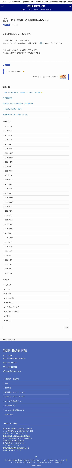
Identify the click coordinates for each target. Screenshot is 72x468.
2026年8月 (8, 126)
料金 (6, 383)
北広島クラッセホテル (10, 428)
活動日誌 (9, 320)
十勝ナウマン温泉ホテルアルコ (13, 440)
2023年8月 (8, 247)
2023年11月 (9, 233)
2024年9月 (8, 206)
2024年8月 (8, 211)
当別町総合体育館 (36, 6)
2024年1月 (8, 224)
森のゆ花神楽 (7, 436)
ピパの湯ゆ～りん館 (20, 433)
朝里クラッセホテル (25, 428)
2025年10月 (9, 157)
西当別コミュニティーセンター (15, 392)
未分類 (8, 316)
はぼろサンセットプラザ (21, 436)
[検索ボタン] (70, 6)
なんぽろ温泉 (28, 431)
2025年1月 (8, 193)
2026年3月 (8, 149)
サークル (9, 294)
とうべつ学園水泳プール (13, 401)
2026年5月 (8, 140)
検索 (67, 327)
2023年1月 (8, 269)
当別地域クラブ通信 (12, 307)
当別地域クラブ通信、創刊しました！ (15, 114)
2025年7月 (8, 171)
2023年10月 (9, 238)
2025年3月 (8, 189)
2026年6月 (8, 135)
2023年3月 (8, 260)
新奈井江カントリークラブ (12, 450)
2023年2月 (8, 264)
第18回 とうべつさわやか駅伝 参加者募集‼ (18, 103)
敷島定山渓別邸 (8, 433)
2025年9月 (8, 162)
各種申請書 (9, 414)
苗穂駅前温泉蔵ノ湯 (9, 448)
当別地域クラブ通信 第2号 (12, 109)
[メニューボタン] (2, 6)
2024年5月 (8, 220)
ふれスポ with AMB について (14, 410)
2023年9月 (8, 242)
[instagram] (36, 457)
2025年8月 (8, 166)
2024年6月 (8, 215)
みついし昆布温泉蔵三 (10, 438)
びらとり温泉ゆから (25, 438)
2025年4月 (8, 184)
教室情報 (8, 388)
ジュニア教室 (10, 298)
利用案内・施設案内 (12, 379)
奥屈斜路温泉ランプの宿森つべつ (14, 443)
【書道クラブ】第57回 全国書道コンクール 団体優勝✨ (22, 92)
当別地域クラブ (10, 405)
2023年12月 (9, 229)
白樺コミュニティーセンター (15, 397)
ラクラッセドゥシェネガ (11, 445)
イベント (9, 289)
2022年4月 (8, 273)
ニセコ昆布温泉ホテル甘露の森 (13, 431)
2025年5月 (8, 180)
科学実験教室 (7, 98)
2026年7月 (8, 131)
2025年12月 (9, 153)
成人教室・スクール (12, 311)
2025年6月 (8, 175)
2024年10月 (9, 202)
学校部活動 (9, 302)
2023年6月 (8, 251)
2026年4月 (8, 144)
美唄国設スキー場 (23, 448)
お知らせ (7, 24)
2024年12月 (9, 197)
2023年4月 (8, 255)
